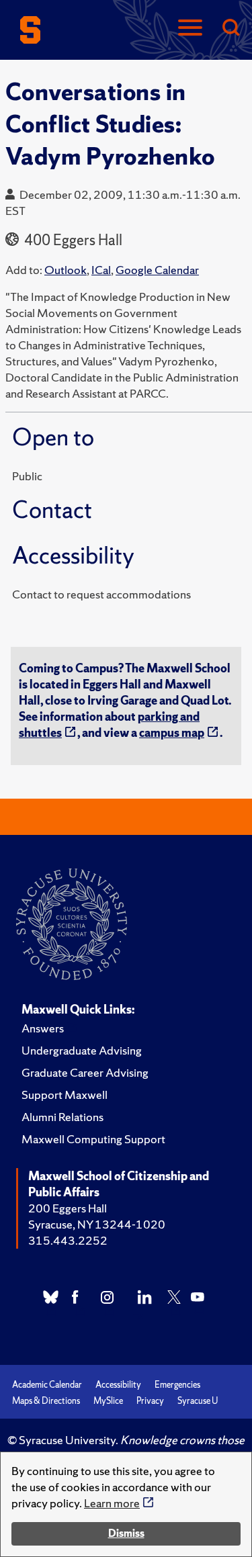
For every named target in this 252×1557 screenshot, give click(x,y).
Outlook (65, 269)
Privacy (150, 1401)
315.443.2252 (68, 1240)
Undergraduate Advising (82, 1050)
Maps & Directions (46, 1401)
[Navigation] (190, 28)
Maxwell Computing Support (93, 1139)
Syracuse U (197, 1401)
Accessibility (118, 1384)
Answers (43, 1028)
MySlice (108, 1401)
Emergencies (177, 1384)
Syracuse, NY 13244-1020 (96, 1224)
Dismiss (126, 1533)
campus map (171, 732)
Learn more (112, 1503)
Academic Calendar (47, 1384)
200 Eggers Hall (67, 1208)
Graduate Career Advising (85, 1072)
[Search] (230, 28)
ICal (101, 269)
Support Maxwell (65, 1094)
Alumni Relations (62, 1116)
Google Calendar (157, 269)
